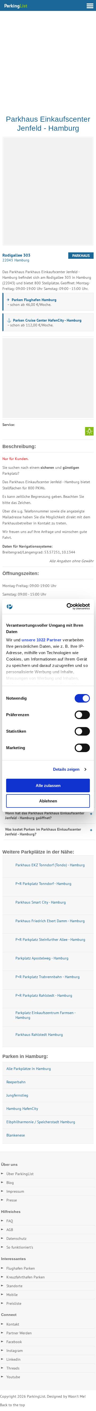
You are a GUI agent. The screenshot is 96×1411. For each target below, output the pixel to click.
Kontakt (12, 1324)
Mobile (12, 1294)
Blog (10, 1182)
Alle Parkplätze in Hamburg (28, 1068)
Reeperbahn (16, 1082)
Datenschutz (16, 1238)
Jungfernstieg (17, 1095)
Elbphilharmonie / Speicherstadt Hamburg (40, 1121)
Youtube (13, 1377)
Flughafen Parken (20, 1268)
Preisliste (13, 1303)
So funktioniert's (19, 1247)
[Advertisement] (48, 61)
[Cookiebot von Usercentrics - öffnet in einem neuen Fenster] (68, 606)
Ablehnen (48, 801)
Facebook (14, 1341)
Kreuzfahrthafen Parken (25, 1277)
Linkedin (13, 1359)
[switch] (82, 715)
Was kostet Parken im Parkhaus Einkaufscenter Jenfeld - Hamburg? (43, 831)
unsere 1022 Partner (42, 640)
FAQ (9, 1221)
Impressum (15, 1191)
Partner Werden (19, 1333)
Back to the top (12, 1404)
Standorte (14, 1285)
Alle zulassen (48, 785)
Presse (11, 1200)
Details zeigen (66, 769)
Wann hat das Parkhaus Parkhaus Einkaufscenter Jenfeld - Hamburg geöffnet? (44, 815)
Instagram (14, 1350)
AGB (9, 1229)
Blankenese (15, 1135)
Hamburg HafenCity (22, 1108)
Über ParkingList (20, 1173)
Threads (12, 1368)
